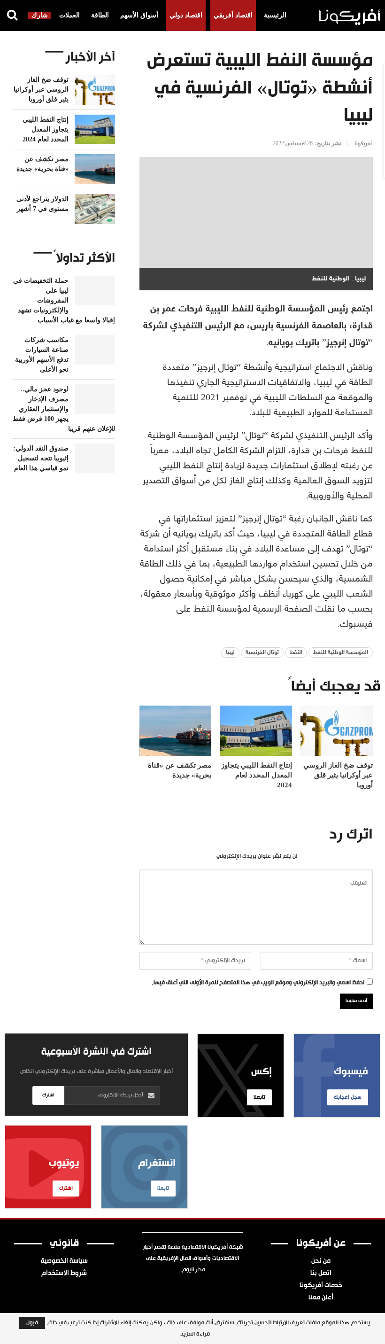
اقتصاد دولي (185, 15)
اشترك (48, 1095)
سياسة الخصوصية (64, 1261)
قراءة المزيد (195, 1334)
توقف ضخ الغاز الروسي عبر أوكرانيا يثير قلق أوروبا (41, 89)
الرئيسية (275, 15)
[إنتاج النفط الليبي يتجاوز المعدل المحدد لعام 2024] (256, 731)
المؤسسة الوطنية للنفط (340, 652)
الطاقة (100, 15)
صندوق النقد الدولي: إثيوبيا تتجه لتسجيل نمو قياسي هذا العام (41, 458)
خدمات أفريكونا (321, 1285)
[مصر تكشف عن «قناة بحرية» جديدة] (175, 731)
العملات (69, 15)
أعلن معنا (320, 1298)
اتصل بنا (320, 1273)
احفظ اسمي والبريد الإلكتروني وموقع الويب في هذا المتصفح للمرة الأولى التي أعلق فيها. (258, 983)
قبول (32, 1323)
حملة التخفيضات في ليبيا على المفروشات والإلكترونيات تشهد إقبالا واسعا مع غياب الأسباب (64, 300)
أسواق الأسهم (139, 15)
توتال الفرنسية (262, 652)
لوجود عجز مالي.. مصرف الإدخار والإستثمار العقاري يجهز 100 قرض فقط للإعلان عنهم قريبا (64, 409)
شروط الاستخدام (64, 1273)
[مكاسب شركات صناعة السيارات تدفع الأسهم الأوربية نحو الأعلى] (95, 350)
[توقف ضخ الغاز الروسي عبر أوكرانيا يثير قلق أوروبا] (336, 731)
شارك (39, 15)
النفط (296, 652)
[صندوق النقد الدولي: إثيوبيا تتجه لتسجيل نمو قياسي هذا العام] (95, 458)
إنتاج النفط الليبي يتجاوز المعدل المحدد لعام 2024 (46, 129)
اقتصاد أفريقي (233, 15)
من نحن (321, 1261)
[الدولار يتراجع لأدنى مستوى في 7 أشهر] (95, 209)
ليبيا (230, 652)
